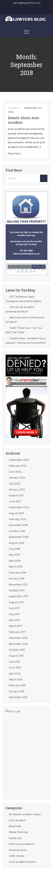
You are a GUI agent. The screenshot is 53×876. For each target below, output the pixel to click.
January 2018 (17, 578)
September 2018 (19, 537)
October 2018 (17, 531)
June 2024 (15, 471)
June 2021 (15, 501)
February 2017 (17, 632)
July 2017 (14, 608)
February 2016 (17, 685)
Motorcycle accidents (21, 844)
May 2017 (14, 614)
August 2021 (16, 495)
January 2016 (16, 691)
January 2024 (17, 477)
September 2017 (18, 596)
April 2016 (14, 673)
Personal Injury (18, 850)
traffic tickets (16, 856)
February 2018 (17, 572)
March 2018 (16, 566)
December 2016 (18, 638)
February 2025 (17, 465)
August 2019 (16, 513)
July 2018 (14, 549)
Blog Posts (15, 826)
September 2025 (19, 459)
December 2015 (18, 697)
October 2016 (17, 649)
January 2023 (17, 489)
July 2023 (14, 483)
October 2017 (17, 590)
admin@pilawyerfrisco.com (27, 3)
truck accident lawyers (22, 861)
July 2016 (14, 661)
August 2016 (16, 655)
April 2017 (14, 620)
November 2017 (18, 584)
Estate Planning (18, 832)
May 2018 (14, 554)
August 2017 (16, 602)
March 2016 (15, 679)
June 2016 (15, 667)
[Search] (43, 178)
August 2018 (16, 543)
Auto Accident (17, 820)
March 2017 (15, 626)
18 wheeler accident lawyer (25, 814)
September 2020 (19, 507)
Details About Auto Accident (23, 120)
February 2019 (17, 519)
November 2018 (18, 525)
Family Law (15, 838)
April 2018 (14, 560)
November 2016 (18, 644)
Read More (14, 153)
